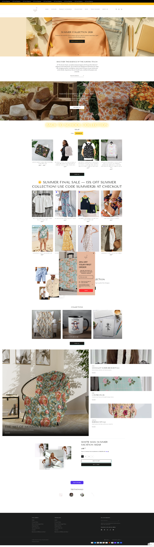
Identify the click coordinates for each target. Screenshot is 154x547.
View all (77, 174)
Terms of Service (36, 527)
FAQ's (33, 520)
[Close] (93, 253)
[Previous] (61, 494)
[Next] (92, 494)
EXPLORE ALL (77, 107)
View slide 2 (78, 54)
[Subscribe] (118, 520)
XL (89, 456)
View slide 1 (76, 54)
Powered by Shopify (35, 541)
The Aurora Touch (38, 539)
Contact (34, 529)
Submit (86, 290)
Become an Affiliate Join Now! (38, 531)
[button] (116, 9)
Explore (80, 40)
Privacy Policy (35, 522)
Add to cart (96, 460)
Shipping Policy (35, 526)
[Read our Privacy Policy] (92, 284)
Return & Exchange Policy (37, 524)
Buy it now (96, 464)
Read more (7, 432)
